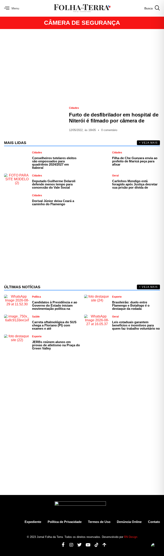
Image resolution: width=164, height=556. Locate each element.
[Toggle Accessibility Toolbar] (155, 547)
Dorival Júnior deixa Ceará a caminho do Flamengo (53, 202)
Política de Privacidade (65, 522)
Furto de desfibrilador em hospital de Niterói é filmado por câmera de (113, 118)
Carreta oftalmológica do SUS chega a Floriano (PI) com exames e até (54, 325)
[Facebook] (61, 544)
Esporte (117, 296)
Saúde (36, 316)
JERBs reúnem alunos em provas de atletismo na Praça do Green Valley (56, 345)
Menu (15, 8)
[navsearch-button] (152, 8)
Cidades (74, 108)
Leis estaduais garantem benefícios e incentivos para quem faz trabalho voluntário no (136, 325)
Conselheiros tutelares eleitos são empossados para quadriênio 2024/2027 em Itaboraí (54, 162)
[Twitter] (78, 545)
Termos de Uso (99, 522)
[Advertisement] (82, 67)
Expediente (33, 522)
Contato (154, 522)
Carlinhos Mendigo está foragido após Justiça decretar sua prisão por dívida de (135, 184)
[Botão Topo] (102, 545)
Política (36, 296)
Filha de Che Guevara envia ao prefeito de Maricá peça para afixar (134, 161)
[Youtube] (86, 545)
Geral (115, 175)
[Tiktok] (94, 545)
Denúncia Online (129, 522)
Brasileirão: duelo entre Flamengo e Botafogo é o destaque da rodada (130, 305)
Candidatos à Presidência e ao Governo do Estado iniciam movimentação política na (54, 305)
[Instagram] (69, 545)
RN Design (130, 537)
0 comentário (109, 130)
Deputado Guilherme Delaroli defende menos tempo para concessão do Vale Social (53, 184)
